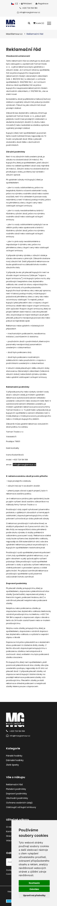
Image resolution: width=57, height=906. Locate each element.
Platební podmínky (16, 789)
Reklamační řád (14, 784)
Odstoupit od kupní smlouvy (21, 807)
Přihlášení (27, 3)
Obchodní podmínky (17, 798)
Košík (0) (40, 23)
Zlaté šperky (12, 764)
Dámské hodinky (15, 760)
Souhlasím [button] (34, 883)
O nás (9, 826)
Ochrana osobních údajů (19, 802)
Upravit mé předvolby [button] (34, 895)
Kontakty (11, 831)
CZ (16, 3)
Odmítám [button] (34, 889)
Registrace (43, 3)
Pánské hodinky (14, 755)
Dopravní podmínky (16, 793)
